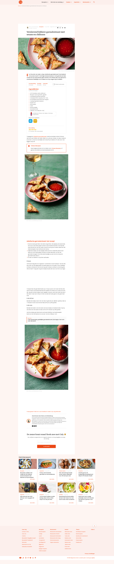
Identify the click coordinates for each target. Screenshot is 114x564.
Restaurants (86, 2)
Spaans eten (68, 542)
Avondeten (41, 538)
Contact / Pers (25, 531)
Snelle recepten (42, 550)
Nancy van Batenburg (33, 26)
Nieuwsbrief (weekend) (27, 540)
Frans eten (67, 546)
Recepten (44, 2)
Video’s (93, 529)
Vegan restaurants (54, 542)
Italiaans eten (68, 538)
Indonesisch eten (69, 540)
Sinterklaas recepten (81, 531)
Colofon (24, 536)
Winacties (24, 542)
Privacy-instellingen (90, 553)
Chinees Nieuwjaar (56, 148)
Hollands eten (68, 548)
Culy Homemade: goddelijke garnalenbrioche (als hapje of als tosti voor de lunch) (46, 320)
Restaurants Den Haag (55, 538)
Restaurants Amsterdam (55, 531)
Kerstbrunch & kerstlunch (82, 536)
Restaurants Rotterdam (55, 536)
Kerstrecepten (42, 531)
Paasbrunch (78, 542)
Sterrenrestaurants (54, 540)
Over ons (24, 533)
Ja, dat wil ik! (46, 446)
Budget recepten (43, 548)
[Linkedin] (36, 426)
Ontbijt (40, 533)
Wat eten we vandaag (56, 2)
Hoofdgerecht (42, 542)
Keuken (68, 2)
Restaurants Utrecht (54, 533)
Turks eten (67, 536)
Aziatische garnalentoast (39, 136)
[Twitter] (32, 426)
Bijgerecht (41, 544)
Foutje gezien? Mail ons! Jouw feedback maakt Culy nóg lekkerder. (44, 411)
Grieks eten (67, 533)
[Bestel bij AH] (30, 121)
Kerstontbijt (78, 538)
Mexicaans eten (68, 531)
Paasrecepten (79, 540)
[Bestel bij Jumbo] (35, 121)
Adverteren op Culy (26, 544)
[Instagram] (34, 426)
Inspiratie (76, 2)
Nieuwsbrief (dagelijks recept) (29, 538)
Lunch (40, 536)
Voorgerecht (42, 540)
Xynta (93, 557)
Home (19, 6)
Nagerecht (41, 546)
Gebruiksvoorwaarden (27, 546)
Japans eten (68, 544)
